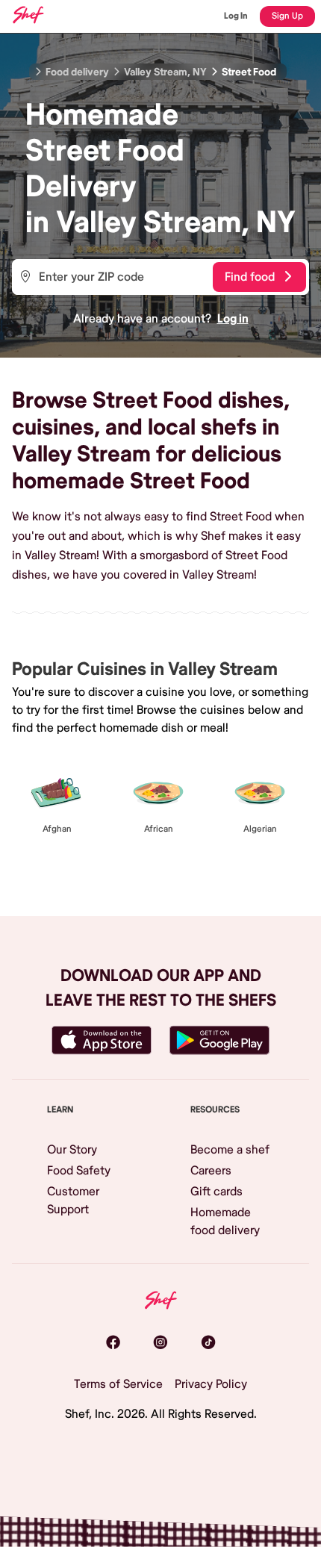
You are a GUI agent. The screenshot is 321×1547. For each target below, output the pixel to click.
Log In (236, 16)
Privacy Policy (211, 1384)
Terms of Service (118, 1384)
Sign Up (287, 16)
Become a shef (229, 1149)
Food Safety (78, 1170)
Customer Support (73, 1200)
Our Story (72, 1149)
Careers (210, 1170)
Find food (250, 277)
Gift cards (216, 1191)
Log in (233, 318)
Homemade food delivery (225, 1221)
